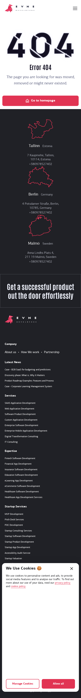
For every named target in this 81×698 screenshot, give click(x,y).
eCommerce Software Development (22, 486)
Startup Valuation (13, 558)
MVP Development (14, 514)
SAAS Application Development (20, 403)
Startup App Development (17, 547)
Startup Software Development (20, 536)
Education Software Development (21, 475)
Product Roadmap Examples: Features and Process (29, 381)
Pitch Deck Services (14, 520)
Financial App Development (18, 464)
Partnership (51, 352)
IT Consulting (11, 442)
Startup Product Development (19, 542)
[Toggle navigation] (75, 8)
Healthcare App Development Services (23, 497)
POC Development (14, 525)
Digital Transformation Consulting (21, 436)
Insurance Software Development (21, 469)
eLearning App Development (19, 481)
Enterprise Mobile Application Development (26, 431)
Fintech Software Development (20, 458)
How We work (30, 352)
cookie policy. (18, 586)
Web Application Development (19, 409)
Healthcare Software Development (22, 492)
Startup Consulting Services (18, 531)
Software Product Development (20, 414)
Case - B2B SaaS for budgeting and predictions (28, 370)
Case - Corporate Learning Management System (28, 386)
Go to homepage (43, 100)
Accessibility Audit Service (17, 553)
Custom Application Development (21, 420)
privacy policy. (63, 582)
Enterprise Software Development (21, 425)
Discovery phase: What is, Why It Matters (25, 375)
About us (10, 352)
